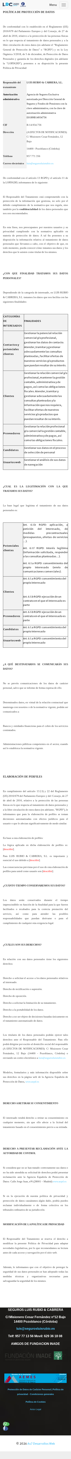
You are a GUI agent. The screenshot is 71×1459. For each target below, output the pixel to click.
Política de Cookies (36, 1402)
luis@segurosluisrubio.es (40, 163)
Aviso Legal (35, 1409)
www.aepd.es (32, 1081)
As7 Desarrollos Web (41, 1443)
